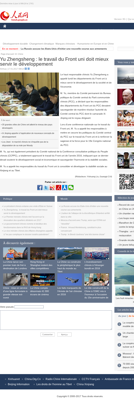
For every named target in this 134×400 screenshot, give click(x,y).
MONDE (38, 30)
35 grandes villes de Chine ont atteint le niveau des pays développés (27, 126)
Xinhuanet (14, 379)
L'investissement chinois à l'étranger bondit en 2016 (94, 265)
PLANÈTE (112, 30)
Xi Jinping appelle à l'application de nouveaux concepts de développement (28, 135)
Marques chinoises (65, 43)
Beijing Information (19, 384)
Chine (20, 54)
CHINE (9, 30)
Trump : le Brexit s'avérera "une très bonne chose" (83, 234)
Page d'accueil (7, 54)
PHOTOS (10, 37)
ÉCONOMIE (23, 30)
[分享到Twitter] (46, 187)
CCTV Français (91, 379)
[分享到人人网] (64, 187)
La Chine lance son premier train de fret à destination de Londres (15, 265)
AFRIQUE (52, 30)
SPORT (125, 30)
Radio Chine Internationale (61, 379)
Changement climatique (41, 43)
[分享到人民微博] (58, 187)
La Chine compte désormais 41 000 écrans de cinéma (39, 291)
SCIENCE (67, 30)
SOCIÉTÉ (97, 30)
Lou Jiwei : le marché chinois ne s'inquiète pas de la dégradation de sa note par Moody (25, 144)
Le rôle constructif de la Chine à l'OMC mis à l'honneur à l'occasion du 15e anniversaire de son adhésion (96, 294)
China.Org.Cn (33, 379)
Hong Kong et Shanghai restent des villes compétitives (41, 265)
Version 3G (120, 19)
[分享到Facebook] (39, 187)
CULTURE (82, 30)
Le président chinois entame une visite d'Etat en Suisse (28, 206)
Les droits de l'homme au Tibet (54, 384)
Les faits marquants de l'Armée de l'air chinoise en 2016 (69, 291)
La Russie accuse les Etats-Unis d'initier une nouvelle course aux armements (64, 48)
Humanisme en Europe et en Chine (95, 43)
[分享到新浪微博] (52, 187)
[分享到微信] (71, 187)
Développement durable (15, 43)
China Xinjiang (85, 384)
